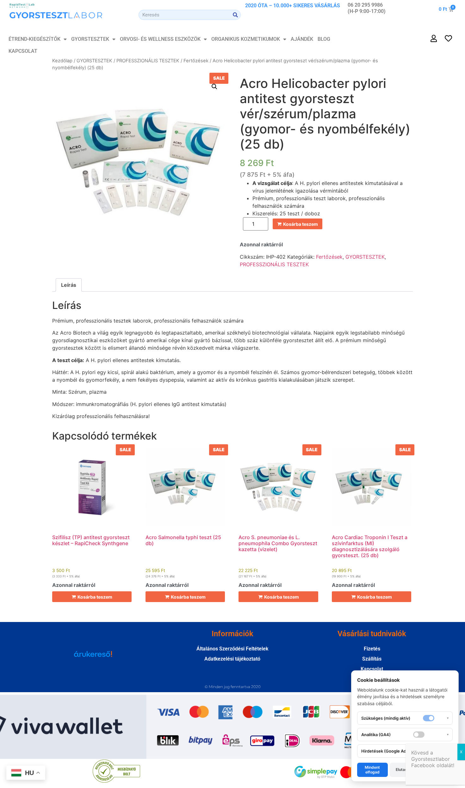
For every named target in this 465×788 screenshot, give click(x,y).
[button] (214, 86)
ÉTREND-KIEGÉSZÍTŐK (34, 39)
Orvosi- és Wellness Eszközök (160, 39)
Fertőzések (195, 61)
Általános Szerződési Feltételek (232, 649)
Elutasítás (405, 769)
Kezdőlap (62, 61)
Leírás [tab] (68, 285)
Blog (324, 39)
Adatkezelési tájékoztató (232, 659)
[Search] (235, 15)
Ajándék (302, 39)
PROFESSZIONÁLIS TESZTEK (147, 61)
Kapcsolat (23, 51)
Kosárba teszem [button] (95, 597)
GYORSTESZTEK (90, 39)
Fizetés (372, 649)
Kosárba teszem (300, 224)
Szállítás (371, 659)
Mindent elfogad (372, 769)
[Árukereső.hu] (93, 657)
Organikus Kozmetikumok (245, 39)
